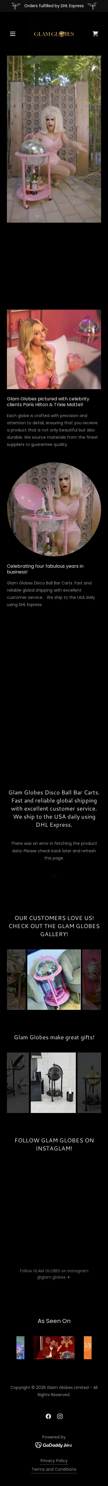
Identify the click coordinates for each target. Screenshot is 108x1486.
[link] (54, 33)
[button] (14, 33)
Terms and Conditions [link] (54, 1469)
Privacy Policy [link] (54, 1461)
